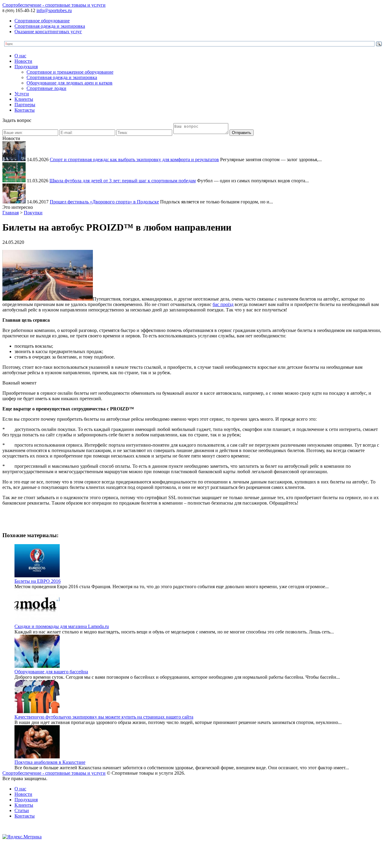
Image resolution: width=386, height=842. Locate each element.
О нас (20, 55)
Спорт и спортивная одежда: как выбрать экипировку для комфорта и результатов (134, 159)
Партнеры (24, 104)
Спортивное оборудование (42, 20)
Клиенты (23, 99)
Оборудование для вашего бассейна (51, 671)
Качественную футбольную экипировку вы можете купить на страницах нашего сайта (103, 716)
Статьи (21, 810)
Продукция (26, 66)
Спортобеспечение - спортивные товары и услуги (54, 5)
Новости (23, 61)
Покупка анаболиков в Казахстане (49, 762)
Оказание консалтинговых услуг (48, 31)
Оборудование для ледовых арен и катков (69, 82)
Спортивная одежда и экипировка (49, 26)
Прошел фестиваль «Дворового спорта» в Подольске (104, 201)
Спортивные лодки (46, 88)
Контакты (24, 110)
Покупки (33, 212)
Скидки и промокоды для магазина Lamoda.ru (61, 626)
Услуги (21, 93)
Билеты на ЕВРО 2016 (37, 581)
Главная (10, 212)
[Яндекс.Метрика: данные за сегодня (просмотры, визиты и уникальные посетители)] (22, 837)
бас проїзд (223, 304)
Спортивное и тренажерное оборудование (70, 72)
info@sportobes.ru (54, 10)
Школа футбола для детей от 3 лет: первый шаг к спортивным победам (122, 180)
